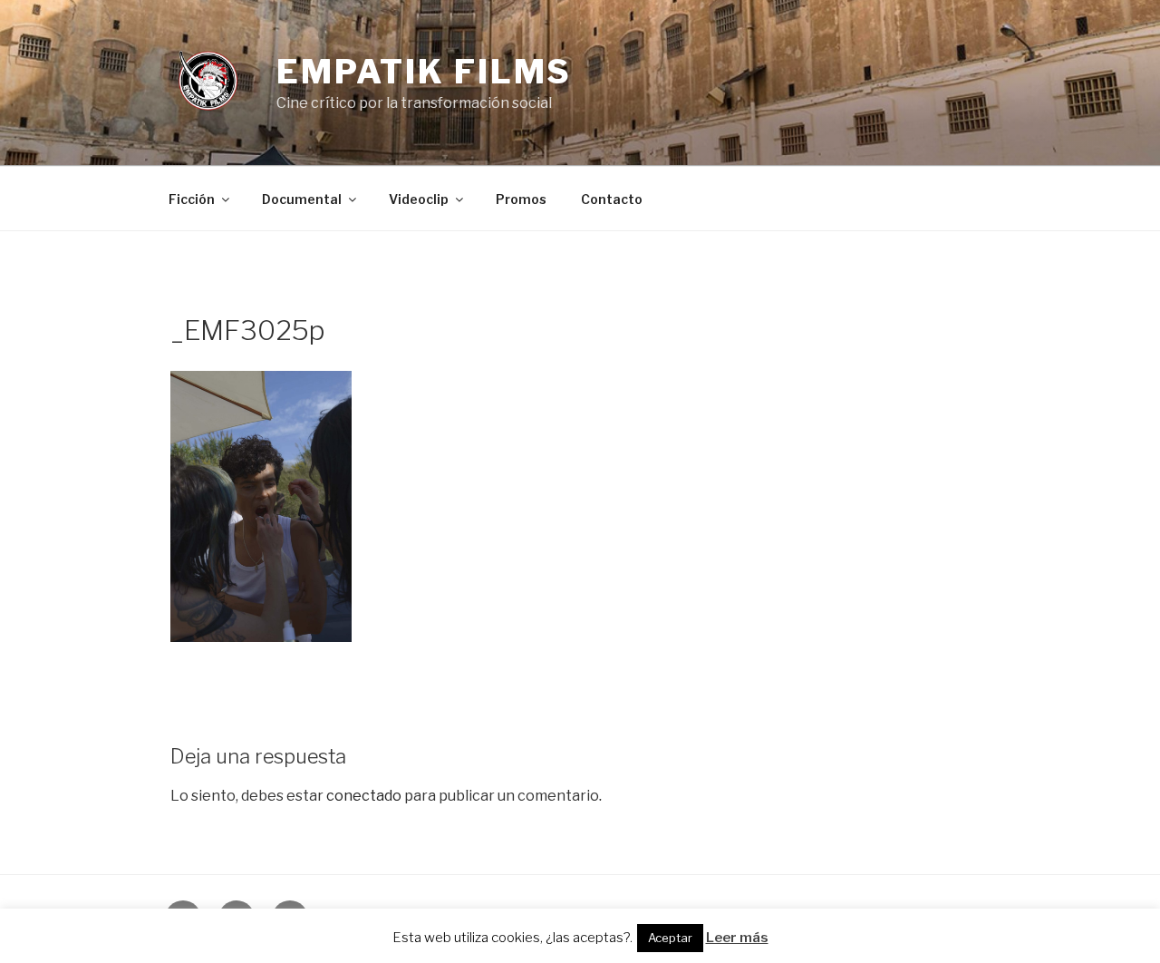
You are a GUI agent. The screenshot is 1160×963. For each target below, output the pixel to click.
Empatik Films (424, 72)
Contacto (612, 199)
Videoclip (419, 199)
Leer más (737, 937)
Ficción (192, 199)
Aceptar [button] (670, 937)
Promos (521, 199)
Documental (302, 199)
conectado (363, 795)
